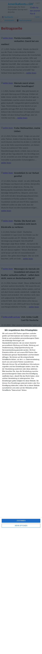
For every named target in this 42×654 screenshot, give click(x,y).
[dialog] (21, 490)
